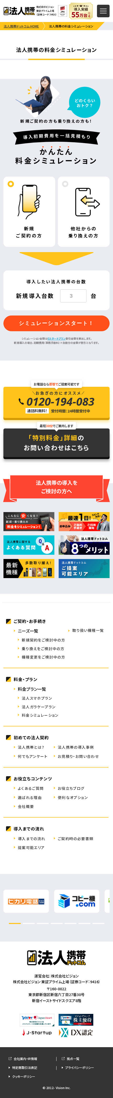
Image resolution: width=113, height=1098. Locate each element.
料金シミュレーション (40, 715)
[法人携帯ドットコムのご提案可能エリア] (84, 568)
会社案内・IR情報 (25, 1058)
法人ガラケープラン (39, 706)
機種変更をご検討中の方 (43, 657)
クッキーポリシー (23, 1076)
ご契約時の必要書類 (76, 838)
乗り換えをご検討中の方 (43, 648)
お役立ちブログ (71, 788)
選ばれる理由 (30, 797)
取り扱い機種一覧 (88, 630)
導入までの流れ (31, 838)
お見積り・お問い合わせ (78, 756)
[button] (15, 923)
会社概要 (26, 806)
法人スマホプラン (37, 698)
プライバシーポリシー (79, 1067)
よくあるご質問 (31, 788)
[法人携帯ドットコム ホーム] (19, 11)
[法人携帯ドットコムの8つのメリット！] (84, 545)
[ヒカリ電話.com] (26, 909)
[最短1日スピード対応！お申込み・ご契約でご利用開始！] (84, 521)
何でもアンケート (33, 756)
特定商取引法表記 (24, 1067)
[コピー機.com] (77, 909)
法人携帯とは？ (31, 747)
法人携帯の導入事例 (76, 747)
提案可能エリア (31, 847)
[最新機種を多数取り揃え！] (28, 568)
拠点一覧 (73, 1058)
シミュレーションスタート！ (56, 323)
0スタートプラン (57, 338)
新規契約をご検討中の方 (43, 640)
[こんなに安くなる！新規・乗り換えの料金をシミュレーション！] (28, 521)
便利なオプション (73, 797)
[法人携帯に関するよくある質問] (28, 545)
